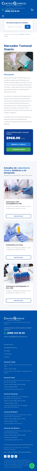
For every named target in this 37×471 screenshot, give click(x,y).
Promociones (7, 354)
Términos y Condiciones (24, 452)
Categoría (7, 34)
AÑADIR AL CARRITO (18, 144)
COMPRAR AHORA (18, 149)
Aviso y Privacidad (12, 452)
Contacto (6, 357)
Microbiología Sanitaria (10, 347)
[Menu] (3, 16)
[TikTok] (16, 456)
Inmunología (14, 34)
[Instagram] (8, 456)
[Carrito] (32, 10)
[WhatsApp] (12, 456)
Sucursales (7, 350)
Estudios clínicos (8, 344)
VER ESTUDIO (18, 216)
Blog (5, 452)
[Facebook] (5, 456)
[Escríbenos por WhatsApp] (32, 466)
